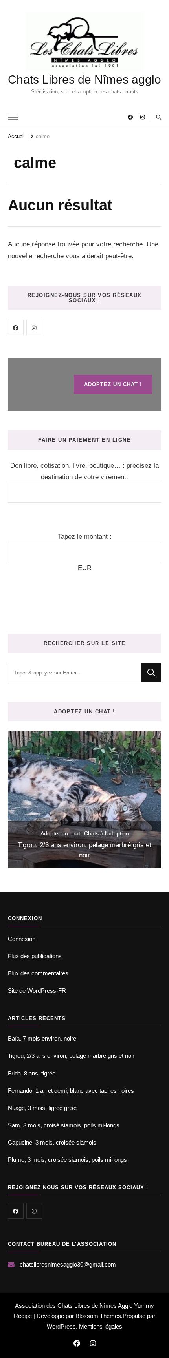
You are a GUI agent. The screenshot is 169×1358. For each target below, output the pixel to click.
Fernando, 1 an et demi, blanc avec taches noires (71, 1090)
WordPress (61, 1326)
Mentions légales (100, 1326)
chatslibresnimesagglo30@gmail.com (68, 1264)
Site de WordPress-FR (37, 990)
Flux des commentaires (38, 973)
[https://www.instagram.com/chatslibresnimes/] (34, 327)
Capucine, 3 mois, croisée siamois (52, 1142)
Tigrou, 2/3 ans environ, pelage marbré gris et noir (84, 850)
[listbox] (84, 799)
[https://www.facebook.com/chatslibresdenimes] (16, 327)
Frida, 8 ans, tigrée (31, 1073)
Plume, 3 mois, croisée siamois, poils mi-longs (67, 1159)
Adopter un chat (60, 833)
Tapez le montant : (85, 536)
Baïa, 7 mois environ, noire (42, 1038)
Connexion (21, 938)
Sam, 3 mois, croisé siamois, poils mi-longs (63, 1125)
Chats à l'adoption (106, 833)
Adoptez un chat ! (113, 384)
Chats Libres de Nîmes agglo (84, 79)
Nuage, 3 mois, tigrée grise (42, 1108)
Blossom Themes (98, 1315)
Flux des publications (35, 956)
